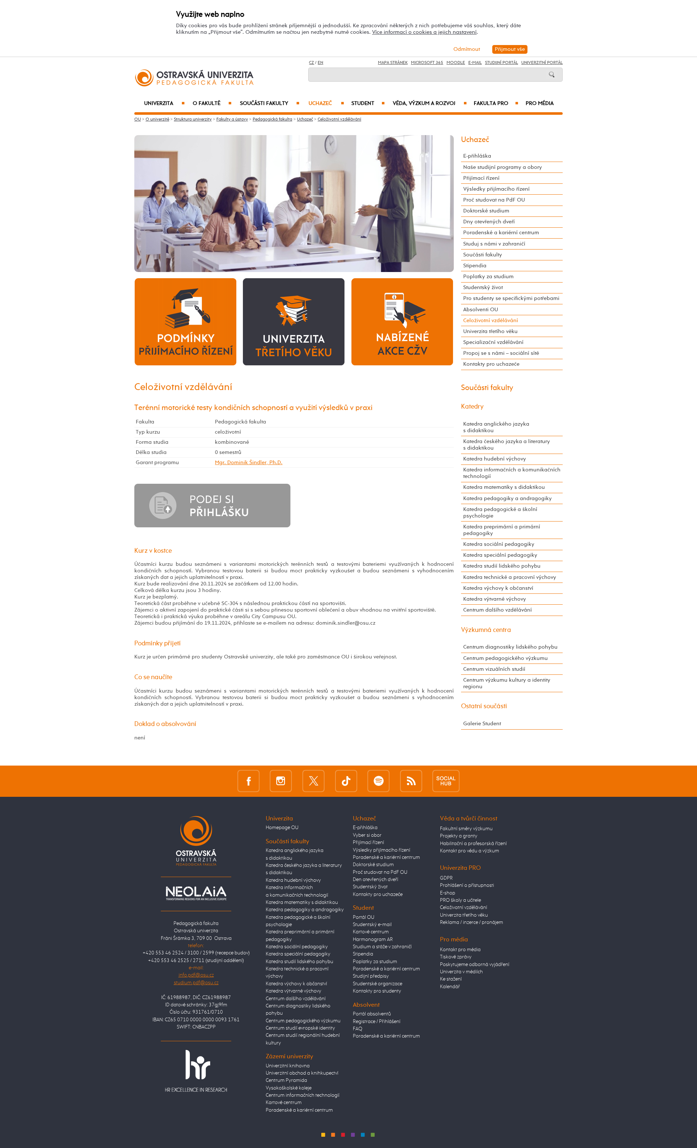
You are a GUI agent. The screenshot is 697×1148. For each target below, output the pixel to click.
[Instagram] (281, 781)
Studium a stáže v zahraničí (382, 946)
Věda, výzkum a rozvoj (429, 103)
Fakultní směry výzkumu (466, 828)
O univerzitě (157, 119)
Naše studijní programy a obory (502, 167)
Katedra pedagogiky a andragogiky (507, 498)
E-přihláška (477, 156)
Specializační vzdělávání (493, 342)
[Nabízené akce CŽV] (402, 321)
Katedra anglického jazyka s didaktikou (496, 427)
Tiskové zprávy (456, 957)
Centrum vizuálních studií (494, 669)
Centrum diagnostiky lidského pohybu (510, 647)
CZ (311, 63)
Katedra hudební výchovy (494, 459)
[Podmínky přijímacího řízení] (185, 321)
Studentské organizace (377, 983)
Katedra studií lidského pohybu (502, 566)
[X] (313, 781)
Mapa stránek (393, 63)
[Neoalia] (196, 893)
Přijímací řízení (481, 178)
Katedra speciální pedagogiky (500, 555)
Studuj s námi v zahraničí (494, 244)
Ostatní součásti (484, 706)
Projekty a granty (458, 836)
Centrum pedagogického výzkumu (505, 658)
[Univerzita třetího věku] (294, 321)
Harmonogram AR (373, 939)
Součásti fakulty (269, 103)
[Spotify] (378, 781)
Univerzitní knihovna (288, 1065)
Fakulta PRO (496, 103)
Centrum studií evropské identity (300, 1028)
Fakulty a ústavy (232, 119)
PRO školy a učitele (460, 900)
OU (137, 119)
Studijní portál (501, 63)
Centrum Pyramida (286, 1080)
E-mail (475, 63)
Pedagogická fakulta (272, 119)
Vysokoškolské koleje (288, 1088)
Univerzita (164, 103)
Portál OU (363, 917)
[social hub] (446, 781)
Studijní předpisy (371, 976)
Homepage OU (282, 827)
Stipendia (474, 265)
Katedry (472, 406)
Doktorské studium (486, 211)
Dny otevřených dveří (489, 221)
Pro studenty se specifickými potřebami (511, 298)
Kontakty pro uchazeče (491, 364)
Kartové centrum (284, 1102)
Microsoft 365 (427, 63)
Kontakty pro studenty (377, 991)
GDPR (446, 878)
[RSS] (411, 781)
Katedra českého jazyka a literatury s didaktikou (506, 445)
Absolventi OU (480, 309)
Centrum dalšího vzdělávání (497, 610)
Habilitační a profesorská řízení (473, 843)
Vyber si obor (367, 835)
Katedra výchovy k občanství (498, 588)
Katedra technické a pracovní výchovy (509, 577)
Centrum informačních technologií (302, 1095)
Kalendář (450, 986)
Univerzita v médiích (461, 971)
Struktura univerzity (193, 119)
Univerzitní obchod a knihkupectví (302, 1073)
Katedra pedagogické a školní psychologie (500, 513)
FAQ (357, 1028)
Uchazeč (326, 103)
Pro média (540, 103)
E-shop (447, 893)
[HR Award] (196, 1070)
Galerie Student (482, 723)
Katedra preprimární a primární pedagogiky (501, 530)
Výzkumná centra (486, 630)
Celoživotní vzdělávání (339, 119)
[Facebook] (248, 781)
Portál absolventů (372, 1014)
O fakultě (212, 103)
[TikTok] (346, 781)
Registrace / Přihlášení (376, 1021)
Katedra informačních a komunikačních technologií (512, 473)
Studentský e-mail (372, 924)
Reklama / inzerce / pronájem (471, 922)
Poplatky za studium (488, 276)
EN (320, 63)
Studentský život (483, 287)
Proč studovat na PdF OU (494, 200)
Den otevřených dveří (375, 879)
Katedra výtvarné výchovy (494, 599)
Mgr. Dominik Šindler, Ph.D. (248, 462)
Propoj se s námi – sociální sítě (501, 353)
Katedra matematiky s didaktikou (504, 487)
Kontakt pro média (460, 949)
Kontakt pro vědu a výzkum (469, 850)
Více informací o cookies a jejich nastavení (424, 32)
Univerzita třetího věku (490, 331)
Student (368, 103)
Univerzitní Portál (542, 63)
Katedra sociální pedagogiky (498, 544)
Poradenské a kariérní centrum (501, 232)
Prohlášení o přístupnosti (467, 885)
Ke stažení (451, 979)
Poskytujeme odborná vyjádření (474, 964)
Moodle (456, 63)
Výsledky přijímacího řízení (496, 189)
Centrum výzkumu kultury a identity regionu (506, 683)
